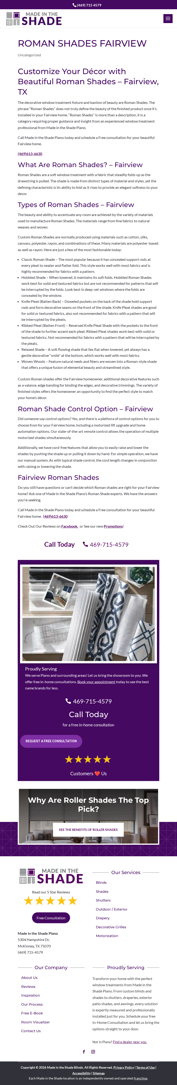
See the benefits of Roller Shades (88, 830)
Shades (102, 891)
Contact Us (31, 1031)
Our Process (32, 1004)
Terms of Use (145, 1067)
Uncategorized (29, 55)
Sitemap (99, 1073)
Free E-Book (32, 1013)
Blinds (101, 882)
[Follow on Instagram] (93, 1051)
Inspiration (30, 995)
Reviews (28, 986)
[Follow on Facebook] (84, 1051)
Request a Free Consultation (51, 741)
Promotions (113, 526)
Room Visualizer (35, 1022)
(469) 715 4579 (89, 5)
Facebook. (69, 526)
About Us (29, 977)
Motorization (107, 936)
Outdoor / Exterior (111, 909)
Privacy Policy (123, 1067)
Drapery (102, 918)
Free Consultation (51, 918)
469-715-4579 (109, 544)
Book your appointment (96, 681)
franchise (140, 1078)
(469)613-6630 (30, 153)
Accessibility (81, 1073)
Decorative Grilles (111, 927)
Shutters (103, 900)
